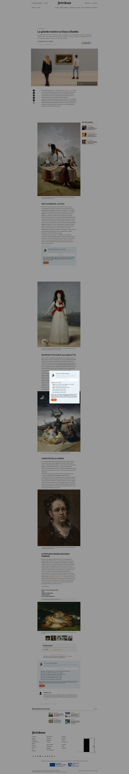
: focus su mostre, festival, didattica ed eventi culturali (63, 384)
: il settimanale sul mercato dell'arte (59, 385)
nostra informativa (66, 395)
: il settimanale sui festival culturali (59, 392)
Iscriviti (54, 399)
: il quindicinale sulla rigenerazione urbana (60, 387)
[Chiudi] (78, 372)
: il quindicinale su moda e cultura (59, 389)
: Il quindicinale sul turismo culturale (59, 390)
